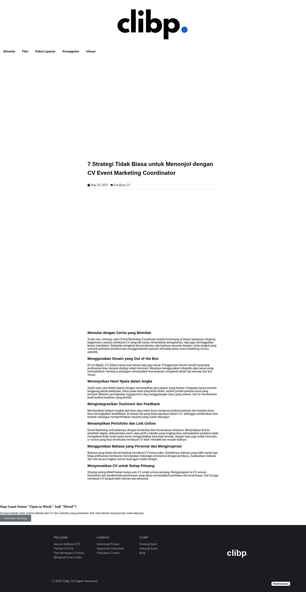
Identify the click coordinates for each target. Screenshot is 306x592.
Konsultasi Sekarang (15, 518)
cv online (93, 439)
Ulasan (91, 51)
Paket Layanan (45, 51)
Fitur (25, 51)
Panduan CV (122, 184)
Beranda (9, 51)
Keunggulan (71, 51)
